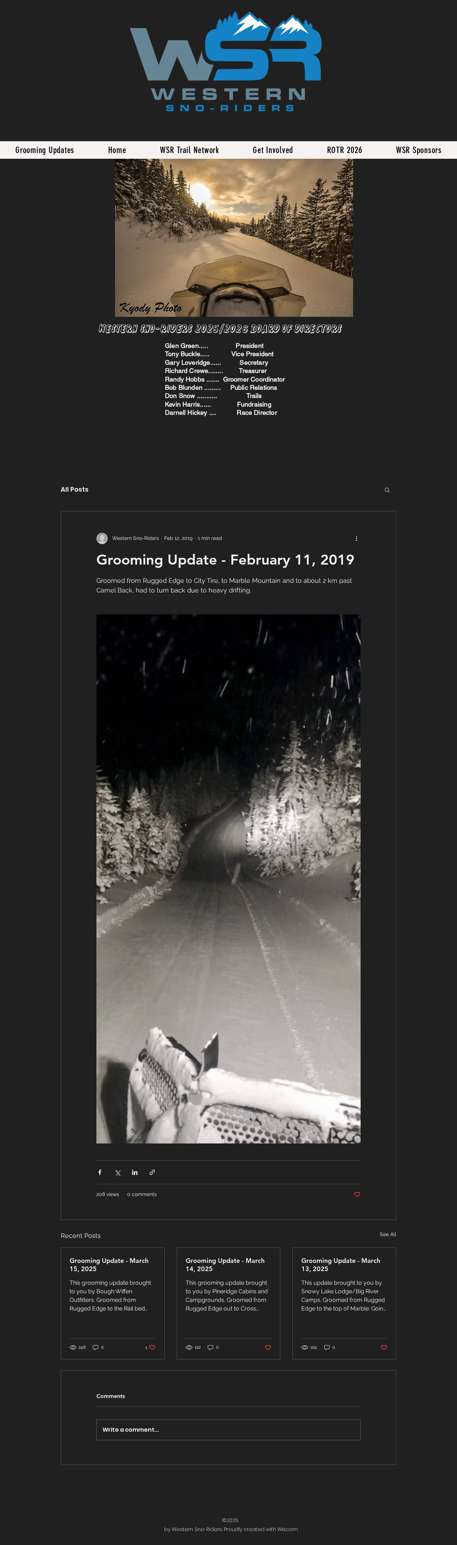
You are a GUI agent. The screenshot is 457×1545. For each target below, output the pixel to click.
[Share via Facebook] (99, 1172)
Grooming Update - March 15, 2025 (109, 1264)
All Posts (75, 489)
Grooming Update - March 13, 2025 (340, 1264)
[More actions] (356, 538)
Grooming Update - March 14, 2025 (225, 1264)
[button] (387, 489)
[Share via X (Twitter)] (117, 1172)
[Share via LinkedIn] (134, 1172)
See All (388, 1234)
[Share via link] (152, 1172)
